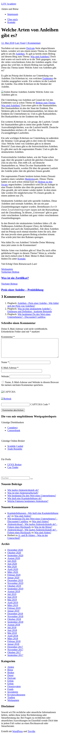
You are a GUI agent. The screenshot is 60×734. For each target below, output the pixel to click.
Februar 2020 (13, 575)
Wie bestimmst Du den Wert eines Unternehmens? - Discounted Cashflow (28, 315)
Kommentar (8, 337)
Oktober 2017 (14, 652)
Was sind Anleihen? (40, 56)
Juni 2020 (12, 563)
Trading (11, 697)
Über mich (12, 19)
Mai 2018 (12, 633)
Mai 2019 (12, 599)
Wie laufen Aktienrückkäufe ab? (23, 490)
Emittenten (47, 78)
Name (5, 362)
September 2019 (15, 588)
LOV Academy (8, 3)
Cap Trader (12, 467)
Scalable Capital (15, 446)
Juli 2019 (11, 594)
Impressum (12, 14)
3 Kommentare (33, 43)
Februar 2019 (13, 608)
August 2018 (13, 624)
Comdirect (12, 427)
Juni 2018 (12, 630)
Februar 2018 (13, 641)
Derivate (30, 48)
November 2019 (15, 583)
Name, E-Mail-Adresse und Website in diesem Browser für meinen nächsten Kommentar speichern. (30, 383)
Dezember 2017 (15, 647)
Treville (31, 731)
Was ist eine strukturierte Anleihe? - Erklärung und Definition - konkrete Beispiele (29, 310)
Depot (10, 675)
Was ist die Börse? (43, 527)
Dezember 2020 (15, 550)
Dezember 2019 (15, 580)
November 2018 (15, 616)
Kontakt (11, 22)
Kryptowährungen (16, 694)
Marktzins (30, 179)
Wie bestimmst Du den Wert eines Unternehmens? (31, 495)
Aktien (10, 667)
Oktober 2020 (14, 552)
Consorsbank (13, 430)
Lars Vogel (20, 43)
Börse (10, 669)
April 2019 (12, 602)
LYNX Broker (14, 464)
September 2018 (15, 622)
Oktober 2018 (14, 619)
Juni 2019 (12, 597)
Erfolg (10, 681)
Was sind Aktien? (22, 516)
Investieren (12, 692)
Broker (10, 672)
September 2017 (15, 655)
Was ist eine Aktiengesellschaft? (22, 493)
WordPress (17, 731)
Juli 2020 (11, 561)
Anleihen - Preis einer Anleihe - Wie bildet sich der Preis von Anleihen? (33, 304)
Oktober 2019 (14, 586)
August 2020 (13, 558)
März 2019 (12, 605)
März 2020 (12, 572)
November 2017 (15, 649)
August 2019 (13, 591)
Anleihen (20, 53)
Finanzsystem (14, 686)
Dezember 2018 (15, 613)
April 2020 (12, 569)
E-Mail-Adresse (9, 367)
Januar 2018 (13, 644)
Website (5, 376)
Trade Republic (14, 449)
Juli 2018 (11, 627)
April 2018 (12, 635)
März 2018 (12, 638)
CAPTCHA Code (39, 404)
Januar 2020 (13, 577)
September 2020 (15, 555)
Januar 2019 (13, 611)
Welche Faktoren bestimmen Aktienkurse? (27, 501)
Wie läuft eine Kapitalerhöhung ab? (24, 498)
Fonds (10, 689)
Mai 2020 (12, 566)
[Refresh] (6, 398)
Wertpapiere (7, 269)
